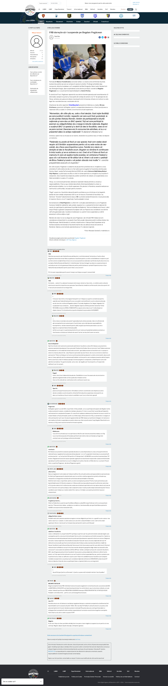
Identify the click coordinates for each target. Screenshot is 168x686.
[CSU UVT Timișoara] (134, 16)
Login (130, 9)
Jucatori (87, 21)
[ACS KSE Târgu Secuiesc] (56, 16)
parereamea (53, 498)
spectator (52, 340)
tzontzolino (53, 513)
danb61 (51, 598)
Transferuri (105, 21)
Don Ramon (52, 618)
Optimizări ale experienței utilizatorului (34, 90)
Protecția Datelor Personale (92, 677)
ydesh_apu (52, 468)
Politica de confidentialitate (124, 677)
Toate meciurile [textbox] (43, 3)
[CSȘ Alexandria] (108, 16)
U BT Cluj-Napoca (71, 240)
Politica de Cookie (76, 677)
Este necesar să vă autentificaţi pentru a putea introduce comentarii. (69, 635)
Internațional (78, 9)
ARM (50, 251)
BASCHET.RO (51, 651)
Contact (137, 677)
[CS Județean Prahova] (82, 16)
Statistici (69, 21)
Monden (112, 9)
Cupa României (59, 9)
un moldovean (53, 403)
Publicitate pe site (64, 677)
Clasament (59, 21)
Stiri (41, 21)
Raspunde (108, 275)
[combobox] (43, 3)
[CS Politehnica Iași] (95, 16)
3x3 (106, 9)
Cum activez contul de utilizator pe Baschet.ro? (36, 74)
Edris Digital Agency (103, 682)
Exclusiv (123, 9)
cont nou (77, 639)
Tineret (69, 9)
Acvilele (100, 9)
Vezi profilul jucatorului (37, 61)
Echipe (78, 21)
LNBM (44, 9)
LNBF (50, 9)
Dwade (51, 580)
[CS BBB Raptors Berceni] (69, 16)
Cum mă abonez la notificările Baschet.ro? (35, 82)
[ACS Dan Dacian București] (43, 16)
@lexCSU (52, 278)
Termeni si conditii (108, 677)
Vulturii (92, 9)
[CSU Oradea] (121, 16)
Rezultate (49, 21)
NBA (86, 9)
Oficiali (95, 21)
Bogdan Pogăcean (80, 238)
